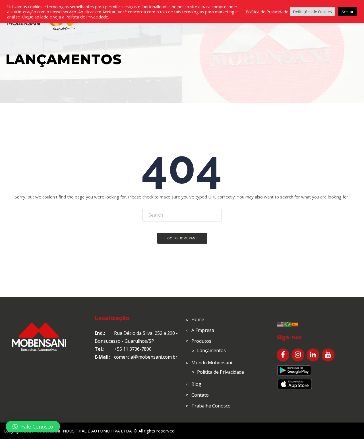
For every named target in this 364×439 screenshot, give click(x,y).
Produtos (201, 341)
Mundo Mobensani (211, 362)
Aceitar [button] (347, 11)
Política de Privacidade (220, 372)
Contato (200, 395)
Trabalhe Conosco (211, 406)
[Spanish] (295, 324)
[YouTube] (328, 354)
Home (10, 75)
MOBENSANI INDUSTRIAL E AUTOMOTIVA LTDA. (84, 431)
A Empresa (202, 330)
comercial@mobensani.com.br (145, 357)
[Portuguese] (287, 324)
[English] (280, 324)
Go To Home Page (182, 238)
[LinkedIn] (313, 354)
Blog (196, 384)
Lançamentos (211, 350)
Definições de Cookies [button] (312, 11)
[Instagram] (297, 354)
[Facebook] (283, 354)
